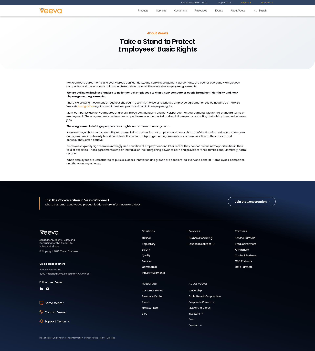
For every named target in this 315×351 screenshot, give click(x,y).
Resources (201, 10)
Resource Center (152, 296)
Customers (180, 10)
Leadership (195, 290)
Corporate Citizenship (202, 302)
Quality (146, 255)
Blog (144, 314)
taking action (86, 106)
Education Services (200, 244)
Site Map (111, 337)
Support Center (224, 2)
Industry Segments (153, 273)
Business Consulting (200, 238)
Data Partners (243, 267)
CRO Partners (243, 261)
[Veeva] (50, 10)
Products (143, 10)
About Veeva (238, 10)
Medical (146, 261)
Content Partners (245, 255)
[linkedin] (41, 290)
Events (219, 10)
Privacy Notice (91, 337)
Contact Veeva (55, 312)
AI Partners (242, 250)
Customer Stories (152, 290)
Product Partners (245, 244)
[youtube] (47, 290)
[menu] (246, 2)
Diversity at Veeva (199, 308)
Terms (102, 337)
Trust (192, 319)
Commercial (149, 267)
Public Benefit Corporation (205, 296)
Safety (146, 250)
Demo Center (54, 303)
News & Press (150, 308)
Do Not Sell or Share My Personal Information (61, 337)
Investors (194, 314)
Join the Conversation (251, 202)
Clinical (146, 238)
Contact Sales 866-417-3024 (194, 2)
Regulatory (148, 244)
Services (161, 10)
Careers (194, 325)
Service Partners (245, 238)
